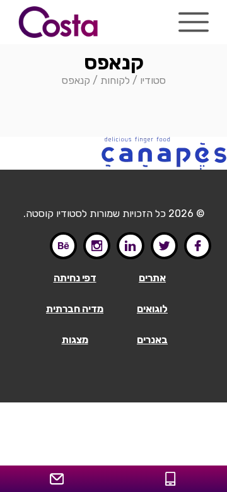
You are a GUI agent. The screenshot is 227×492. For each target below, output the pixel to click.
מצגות (75, 340)
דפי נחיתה (75, 278)
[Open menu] (193, 22)
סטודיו (153, 80)
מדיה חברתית (74, 309)
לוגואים (152, 309)
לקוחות (115, 80)
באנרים (152, 340)
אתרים (152, 278)
